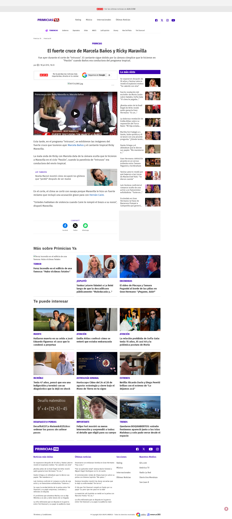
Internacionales (104, 20)
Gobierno (65, 30)
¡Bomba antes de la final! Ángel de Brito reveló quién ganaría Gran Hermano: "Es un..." (51, 470)
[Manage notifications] (226, 509)
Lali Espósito (105, 30)
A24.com (143, 463)
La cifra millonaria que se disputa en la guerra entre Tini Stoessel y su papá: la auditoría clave (51, 503)
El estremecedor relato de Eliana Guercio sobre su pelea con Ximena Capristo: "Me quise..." (94, 476)
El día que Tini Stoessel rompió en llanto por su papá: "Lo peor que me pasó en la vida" (93, 488)
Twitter (75, 230)
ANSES (94, 30)
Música (89, 20)
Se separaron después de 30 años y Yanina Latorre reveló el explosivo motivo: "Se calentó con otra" (52, 464)
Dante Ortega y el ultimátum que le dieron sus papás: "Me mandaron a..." (51, 476)
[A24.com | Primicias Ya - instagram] (167, 20)
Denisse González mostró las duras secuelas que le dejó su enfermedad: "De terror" (94, 482)
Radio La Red (145, 472)
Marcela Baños (76, 145)
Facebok (65, 230)
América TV (144, 468)
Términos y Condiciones (42, 515)
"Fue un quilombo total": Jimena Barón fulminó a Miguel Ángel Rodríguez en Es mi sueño (93, 470)
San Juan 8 (144, 482)
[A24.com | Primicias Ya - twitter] (161, 20)
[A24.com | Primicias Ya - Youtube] (173, 20)
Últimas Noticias (123, 20)
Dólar (86, 30)
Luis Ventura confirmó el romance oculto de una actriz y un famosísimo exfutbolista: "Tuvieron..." (52, 482)
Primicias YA (37, 38)
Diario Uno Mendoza (148, 477)
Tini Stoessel (140, 30)
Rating (78, 20)
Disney (116, 30)
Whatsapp (85, 230)
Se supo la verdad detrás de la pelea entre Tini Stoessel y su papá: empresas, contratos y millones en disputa (51, 489)
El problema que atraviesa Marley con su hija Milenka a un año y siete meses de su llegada (51, 497)
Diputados (76, 30)
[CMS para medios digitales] (154, 514)
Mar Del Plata (126, 30)
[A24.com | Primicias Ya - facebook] (156, 20)
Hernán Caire (96, 194)
